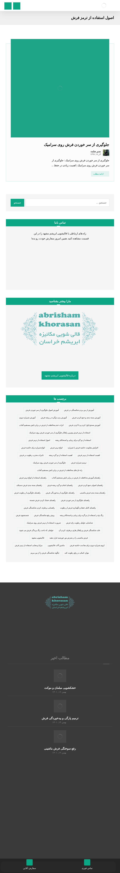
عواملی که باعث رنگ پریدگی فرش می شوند (36, 530)
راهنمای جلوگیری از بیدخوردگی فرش (60, 493)
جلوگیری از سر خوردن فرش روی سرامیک (49, 463)
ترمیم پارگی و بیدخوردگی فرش (60, 718)
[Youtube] (47, 632)
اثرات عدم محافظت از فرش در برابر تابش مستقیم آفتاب (41, 425)
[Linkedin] (54, 632)
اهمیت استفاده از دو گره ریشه (60, 455)
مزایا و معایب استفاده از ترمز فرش (28, 545)
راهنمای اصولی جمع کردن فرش (90, 485)
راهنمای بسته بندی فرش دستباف (29, 485)
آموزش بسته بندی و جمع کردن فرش (86, 418)
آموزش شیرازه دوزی (27, 418)
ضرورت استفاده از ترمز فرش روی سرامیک (44, 523)
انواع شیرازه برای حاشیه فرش (33, 448)
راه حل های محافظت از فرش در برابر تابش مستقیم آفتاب (59, 470)
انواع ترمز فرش (56, 448)
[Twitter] (66, 632)
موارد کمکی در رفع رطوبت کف (77, 553)
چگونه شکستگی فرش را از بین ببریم (45, 553)
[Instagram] (60, 632)
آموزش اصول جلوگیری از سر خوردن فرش (42, 410)
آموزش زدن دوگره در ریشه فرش (54, 418)
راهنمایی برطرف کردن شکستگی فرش (39, 508)
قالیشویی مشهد (38, 538)
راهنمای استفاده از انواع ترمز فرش (32, 478)
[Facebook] (72, 632)
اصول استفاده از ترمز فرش (39, 440)
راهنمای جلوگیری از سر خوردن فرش (75, 500)
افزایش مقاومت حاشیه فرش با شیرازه (83, 448)
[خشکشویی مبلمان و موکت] (60, 676)
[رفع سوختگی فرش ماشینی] (60, 736)
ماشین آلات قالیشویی (56, 545)
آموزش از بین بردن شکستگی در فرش (79, 410)
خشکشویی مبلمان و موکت (60, 687)
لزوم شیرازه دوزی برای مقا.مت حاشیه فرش (87, 545)
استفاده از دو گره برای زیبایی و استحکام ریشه (73, 440)
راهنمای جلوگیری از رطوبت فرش (27, 493)
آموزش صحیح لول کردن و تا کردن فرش (84, 425)
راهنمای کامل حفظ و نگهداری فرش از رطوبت (78, 508)
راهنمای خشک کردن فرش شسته (43, 500)
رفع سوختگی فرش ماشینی (60, 748)
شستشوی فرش (22, 515)
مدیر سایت (96, 151)
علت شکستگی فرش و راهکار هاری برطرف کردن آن (79, 530)
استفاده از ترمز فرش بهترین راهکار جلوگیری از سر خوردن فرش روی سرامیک (59, 433)
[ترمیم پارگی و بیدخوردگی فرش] (60, 706)
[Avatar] (106, 152)
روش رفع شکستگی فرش (44, 515)
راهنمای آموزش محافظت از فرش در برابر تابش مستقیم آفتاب (76, 478)
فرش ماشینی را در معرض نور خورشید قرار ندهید (69, 538)
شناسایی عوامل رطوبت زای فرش (79, 523)
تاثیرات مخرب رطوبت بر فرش (32, 455)
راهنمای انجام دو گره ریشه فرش (60, 485)
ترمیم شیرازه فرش (78, 463)
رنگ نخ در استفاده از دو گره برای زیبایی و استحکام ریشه (81, 515)
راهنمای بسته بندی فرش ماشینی (92, 493)
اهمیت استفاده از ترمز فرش (89, 455)
